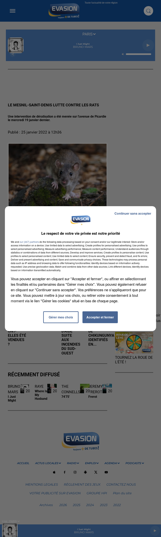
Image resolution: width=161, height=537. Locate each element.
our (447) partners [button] (29, 241)
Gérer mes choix (61, 317)
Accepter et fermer (100, 317)
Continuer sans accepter (132, 213)
